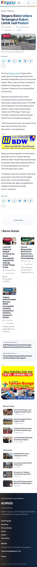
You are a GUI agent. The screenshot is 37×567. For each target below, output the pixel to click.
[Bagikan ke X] (14, 61)
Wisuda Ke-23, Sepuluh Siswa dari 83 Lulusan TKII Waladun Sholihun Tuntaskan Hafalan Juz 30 (23, 473)
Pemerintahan (6, 528)
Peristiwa (6, 36)
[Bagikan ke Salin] (3, 66)
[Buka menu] (19, 3)
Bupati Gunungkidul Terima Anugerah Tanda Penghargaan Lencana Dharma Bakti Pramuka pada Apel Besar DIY (23, 420)
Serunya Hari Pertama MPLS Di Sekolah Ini (23, 464)
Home (3, 11)
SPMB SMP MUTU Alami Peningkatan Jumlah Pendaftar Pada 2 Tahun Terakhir (21, 455)
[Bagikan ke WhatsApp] (3, 61)
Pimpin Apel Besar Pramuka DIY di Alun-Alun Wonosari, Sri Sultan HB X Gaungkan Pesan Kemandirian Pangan (23, 429)
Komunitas (5, 538)
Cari (28, 3)
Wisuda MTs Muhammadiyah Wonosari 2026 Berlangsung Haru (23, 482)
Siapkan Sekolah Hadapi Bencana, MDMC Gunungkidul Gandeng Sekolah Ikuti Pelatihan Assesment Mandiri (9, 307)
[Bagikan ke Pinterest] (25, 61)
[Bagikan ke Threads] (30, 61)
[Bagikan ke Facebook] (9, 61)
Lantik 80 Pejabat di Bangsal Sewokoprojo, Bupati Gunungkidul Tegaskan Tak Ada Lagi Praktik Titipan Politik (9, 257)
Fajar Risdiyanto (24, 27)
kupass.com (14, 73)
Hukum (4, 535)
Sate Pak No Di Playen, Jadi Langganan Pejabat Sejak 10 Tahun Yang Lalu (23, 411)
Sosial (3, 531)
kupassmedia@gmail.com (11, 551)
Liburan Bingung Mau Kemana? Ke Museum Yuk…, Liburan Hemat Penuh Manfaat (27, 252)
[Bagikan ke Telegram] (19, 61)
